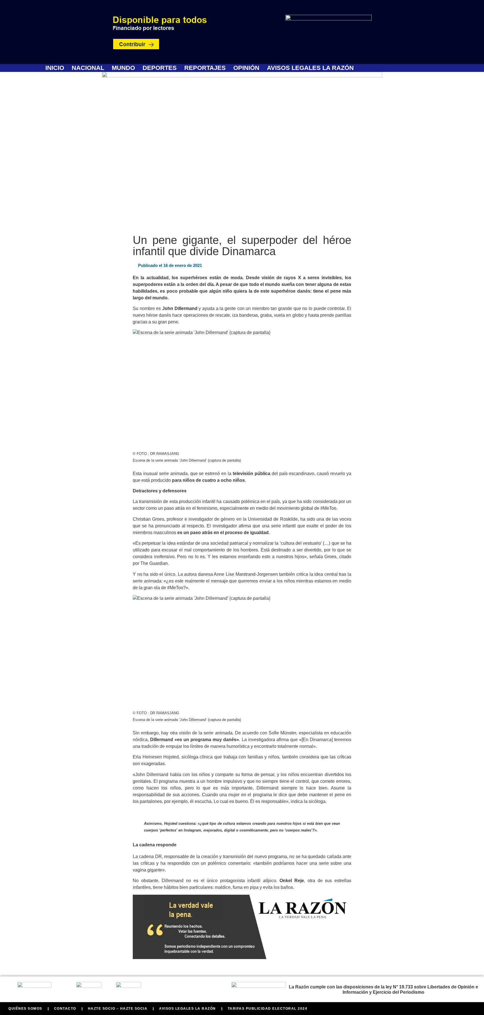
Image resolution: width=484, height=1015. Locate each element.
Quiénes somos (25, 1009)
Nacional (88, 68)
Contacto (65, 1009)
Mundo (123, 68)
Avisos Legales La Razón (310, 68)
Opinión (246, 68)
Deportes (160, 68)
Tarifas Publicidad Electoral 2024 (268, 1009)
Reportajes (205, 68)
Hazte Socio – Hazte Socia (118, 1009)
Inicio (54, 68)
